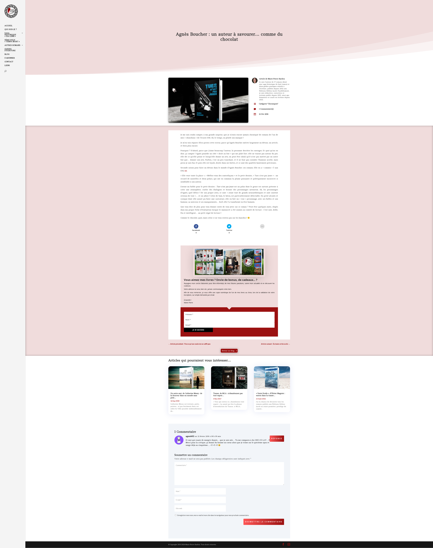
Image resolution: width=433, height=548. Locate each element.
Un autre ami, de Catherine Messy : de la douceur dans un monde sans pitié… (186, 395)
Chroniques (273, 104)
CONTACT (9, 62)
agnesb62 (190, 436)
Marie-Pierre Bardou (276, 79)
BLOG (7, 54)
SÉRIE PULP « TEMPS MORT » (12, 41)
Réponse (276, 438)
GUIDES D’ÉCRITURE (10, 50)
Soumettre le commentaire (263, 522)
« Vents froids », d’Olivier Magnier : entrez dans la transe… (270, 394)
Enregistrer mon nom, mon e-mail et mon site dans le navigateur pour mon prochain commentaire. (213, 515)
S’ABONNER (10, 58)
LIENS (7, 65)
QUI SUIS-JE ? (11, 29)
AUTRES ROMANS (12, 45)
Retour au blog (228, 351)
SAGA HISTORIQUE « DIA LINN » (10, 34)
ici (186, 171)
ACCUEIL (8, 26)
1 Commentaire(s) (266, 109)
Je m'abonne (198, 330)
